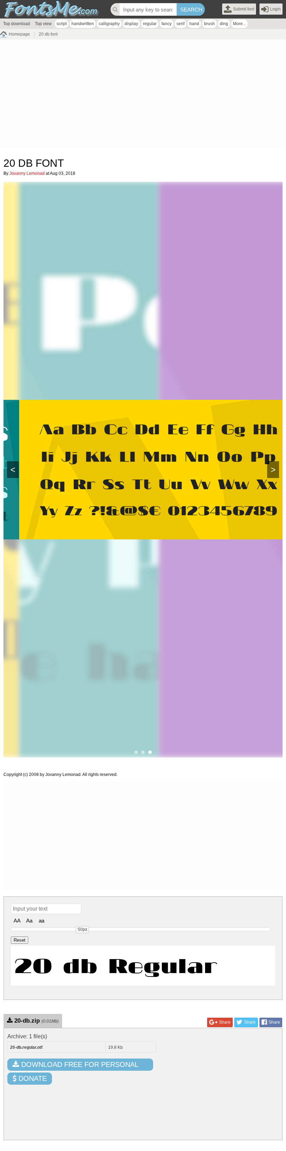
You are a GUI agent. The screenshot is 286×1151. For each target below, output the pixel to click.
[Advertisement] (143, 95)
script (62, 23)
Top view (43, 23)
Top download (16, 23)
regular (150, 23)
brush (209, 23)
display (131, 23)
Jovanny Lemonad (27, 173)
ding (224, 23)
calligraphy (109, 23)
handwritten (83, 23)
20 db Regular (115, 965)
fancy (166, 23)
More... (239, 23)
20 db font (48, 34)
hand (194, 23)
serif (180, 23)
